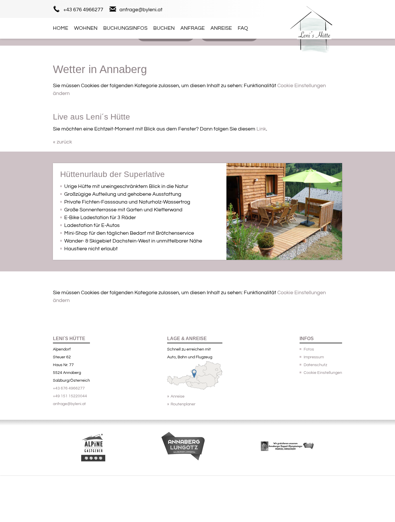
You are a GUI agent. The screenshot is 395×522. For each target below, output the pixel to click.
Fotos (309, 349)
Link (261, 129)
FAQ (243, 28)
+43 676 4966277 (83, 9)
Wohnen (85, 28)
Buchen (164, 28)
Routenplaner (183, 404)
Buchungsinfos (125, 28)
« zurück (62, 142)
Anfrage (192, 28)
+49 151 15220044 (70, 396)
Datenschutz (315, 365)
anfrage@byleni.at (141, 9)
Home (60, 28)
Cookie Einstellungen (323, 373)
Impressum (314, 357)
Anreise (221, 28)
